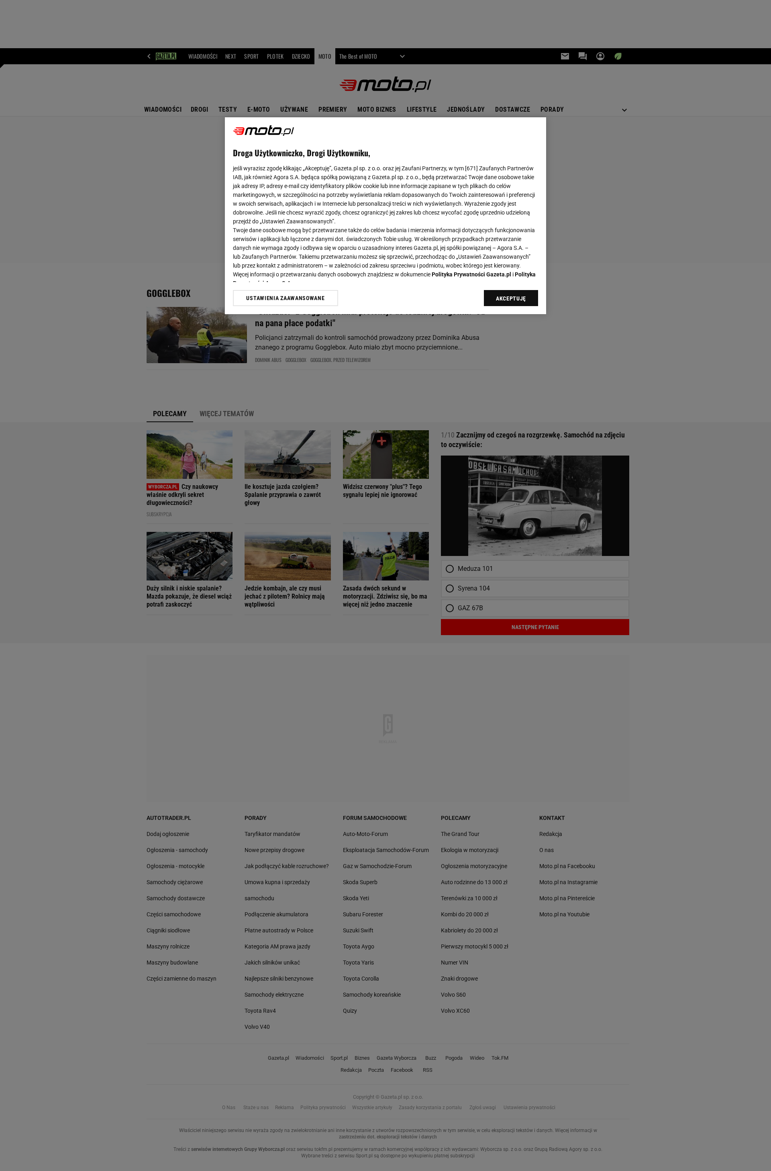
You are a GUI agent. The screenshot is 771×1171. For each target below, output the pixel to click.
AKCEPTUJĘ (511, 298)
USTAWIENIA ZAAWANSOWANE (285, 297)
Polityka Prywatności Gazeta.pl (471, 274)
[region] (385, 215)
